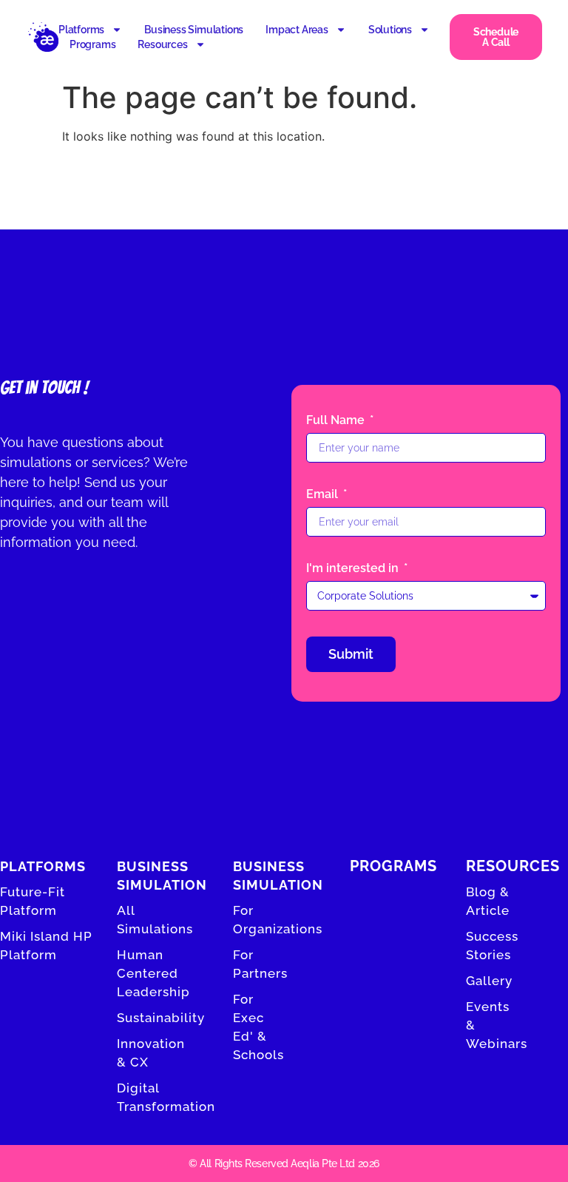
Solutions (390, 30)
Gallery (489, 980)
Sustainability (161, 1017)
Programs (92, 44)
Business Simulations (193, 30)
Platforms (81, 30)
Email (323, 494)
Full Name (337, 420)
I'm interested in (354, 569)
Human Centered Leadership (153, 973)
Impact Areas (297, 30)
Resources (162, 44)
